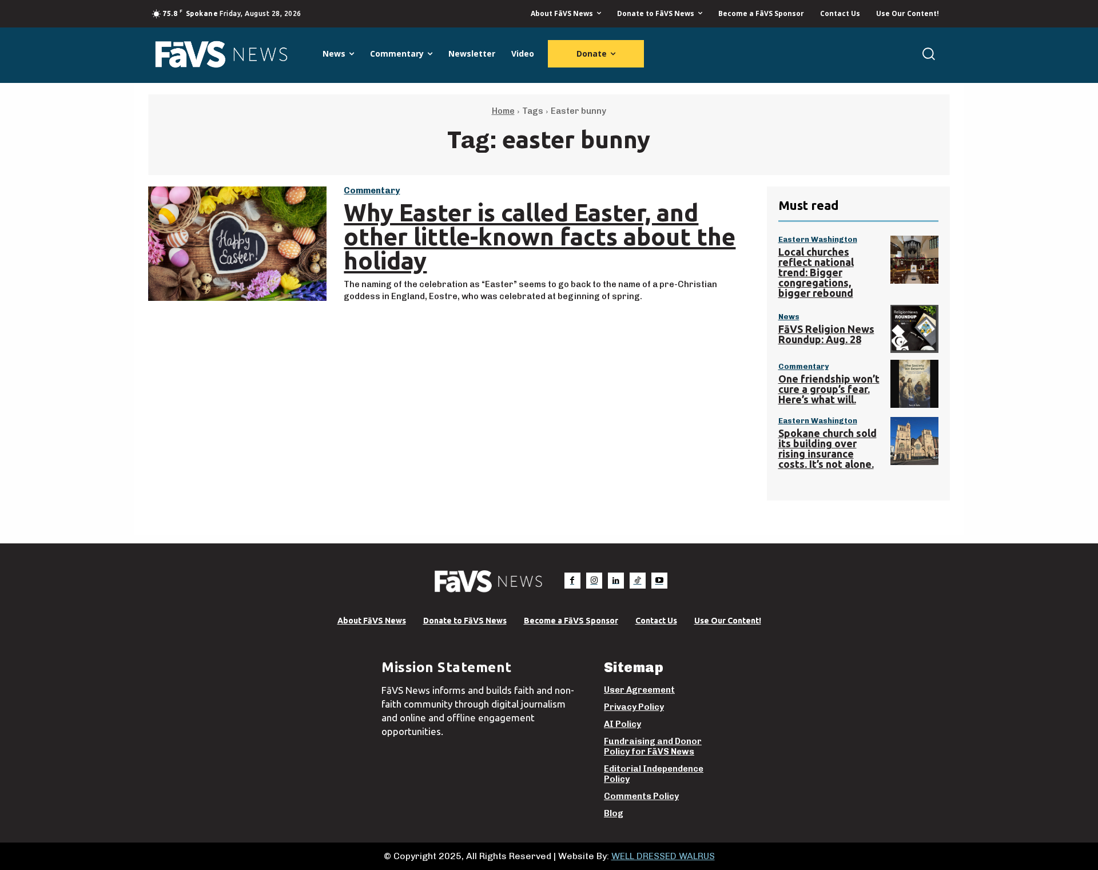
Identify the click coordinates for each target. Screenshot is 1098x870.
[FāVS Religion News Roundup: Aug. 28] (914, 329)
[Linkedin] (616, 581)
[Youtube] (659, 581)
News (788, 316)
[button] (928, 53)
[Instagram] (594, 581)
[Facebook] (572, 581)
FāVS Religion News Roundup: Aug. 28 (826, 334)
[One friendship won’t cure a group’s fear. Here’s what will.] (914, 384)
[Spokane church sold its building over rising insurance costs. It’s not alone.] (914, 441)
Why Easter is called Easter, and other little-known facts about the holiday (539, 236)
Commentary (372, 190)
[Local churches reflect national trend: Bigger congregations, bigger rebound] (914, 260)
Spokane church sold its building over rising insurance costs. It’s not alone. (827, 448)
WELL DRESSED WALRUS (663, 856)
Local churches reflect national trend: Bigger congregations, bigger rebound (816, 272)
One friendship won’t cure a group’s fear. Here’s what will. (829, 389)
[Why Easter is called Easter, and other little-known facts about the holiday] (237, 243)
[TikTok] (638, 581)
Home (503, 111)
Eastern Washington (817, 239)
